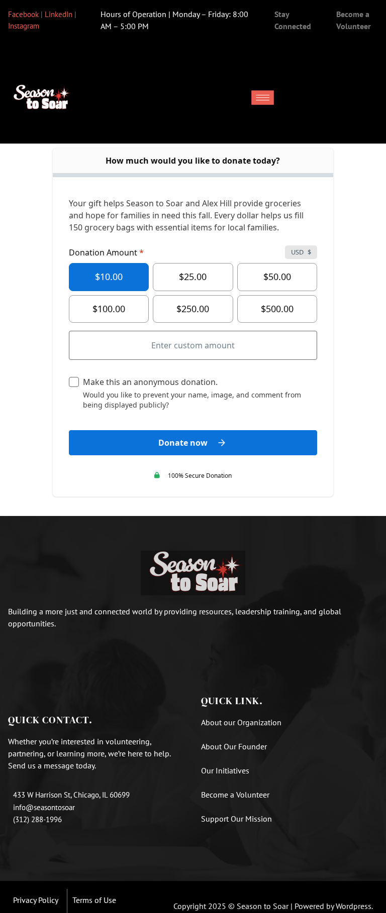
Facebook (23, 14)
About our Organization (242, 722)
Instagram (23, 26)
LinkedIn (58, 14)
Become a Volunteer (235, 795)
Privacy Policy (35, 900)
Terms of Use (94, 900)
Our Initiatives (225, 770)
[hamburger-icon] (262, 97)
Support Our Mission (236, 819)
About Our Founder (234, 746)
